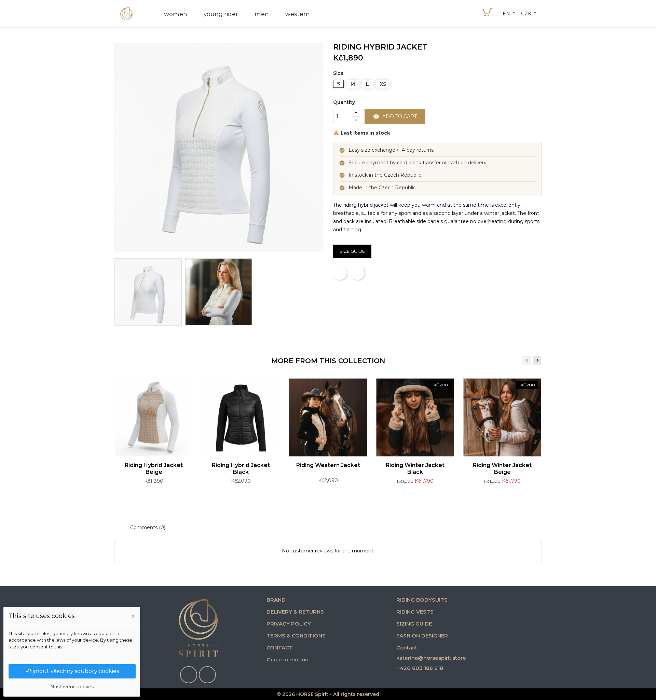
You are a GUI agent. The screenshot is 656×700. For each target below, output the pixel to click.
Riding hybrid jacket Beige (154, 468)
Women (175, 14)
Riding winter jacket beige (502, 468)
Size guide (352, 251)
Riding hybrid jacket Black (241, 468)
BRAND (276, 599)
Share (340, 273)
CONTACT (279, 647)
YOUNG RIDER (221, 14)
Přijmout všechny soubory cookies (72, 671)
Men (262, 14)
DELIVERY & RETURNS (295, 611)
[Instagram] (207, 674)
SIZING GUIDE (414, 623)
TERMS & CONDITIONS (296, 635)
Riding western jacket (328, 465)
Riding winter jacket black (415, 468)
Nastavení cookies (72, 687)
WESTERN (297, 14)
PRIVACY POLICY (288, 623)
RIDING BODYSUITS (422, 599)
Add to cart (395, 116)
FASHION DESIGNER (422, 635)
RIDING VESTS (415, 611)
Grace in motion (287, 659)
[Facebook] (188, 674)
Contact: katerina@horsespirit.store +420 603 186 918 (431, 657)
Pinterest (364, 269)
